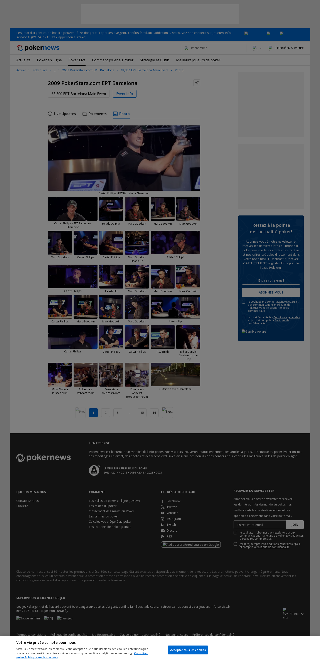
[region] (160, 650)
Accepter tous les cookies (188, 650)
